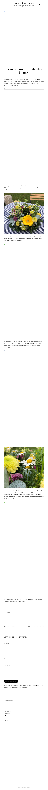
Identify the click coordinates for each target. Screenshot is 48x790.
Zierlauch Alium (9, 627)
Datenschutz (8, 715)
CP (21, 65)
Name (5, 658)
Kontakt (6, 720)
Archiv (6, 699)
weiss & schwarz (24, 3)
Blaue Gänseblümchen (36, 627)
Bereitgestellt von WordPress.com (24, 787)
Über (6, 718)
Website (5, 672)
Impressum (7, 713)
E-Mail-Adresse (7, 665)
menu (39, 3)
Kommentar (7, 643)
